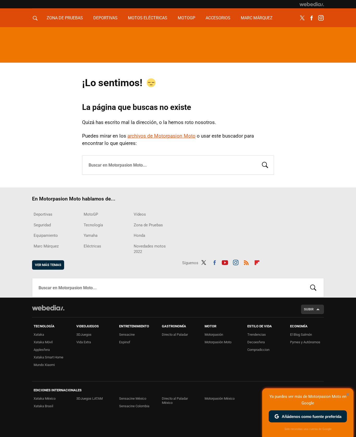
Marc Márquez (257, 17)
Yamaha (90, 235)
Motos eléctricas (147, 17)
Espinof (124, 342)
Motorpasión (214, 334)
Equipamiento (46, 235)
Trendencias (256, 334)
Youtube (225, 262)
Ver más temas (48, 265)
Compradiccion (258, 350)
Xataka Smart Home (48, 357)
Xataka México (45, 398)
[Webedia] (311, 4)
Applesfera (42, 350)
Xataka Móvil (43, 342)
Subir (309, 309)
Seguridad (42, 225)
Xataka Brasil (43, 406)
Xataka (39, 334)
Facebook (311, 18)
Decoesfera (256, 342)
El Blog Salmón (301, 334)
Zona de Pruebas (65, 17)
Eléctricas (92, 246)
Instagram (321, 18)
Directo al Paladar (175, 334)
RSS (246, 262)
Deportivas (105, 17)
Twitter (302, 18)
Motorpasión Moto (218, 342)
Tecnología (93, 225)
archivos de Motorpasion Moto (161, 136)
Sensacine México (132, 398)
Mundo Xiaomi (44, 365)
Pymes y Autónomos (305, 342)
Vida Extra (83, 342)
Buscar (265, 164)
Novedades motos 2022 (150, 249)
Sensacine (127, 334)
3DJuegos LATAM (89, 398)
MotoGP (186, 17)
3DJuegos (83, 334)
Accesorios (218, 17)
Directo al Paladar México (175, 401)
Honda (139, 235)
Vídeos (140, 214)
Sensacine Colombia (134, 406)
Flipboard (257, 262)
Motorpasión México (220, 398)
